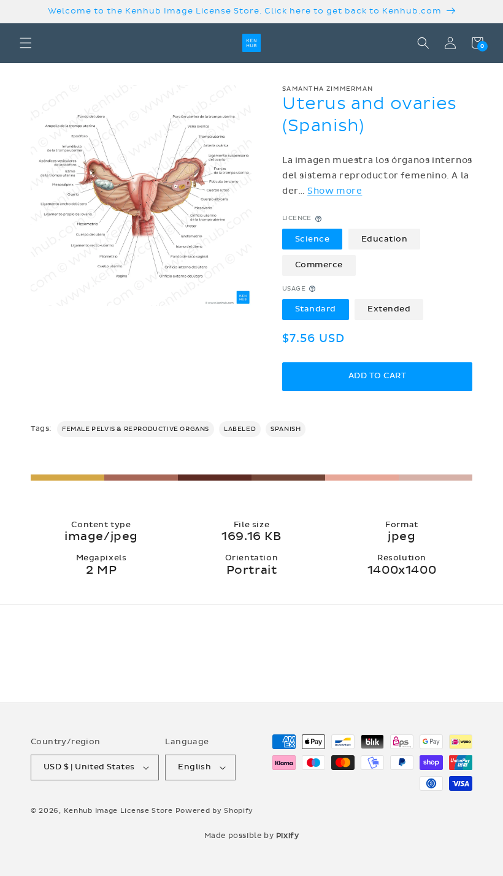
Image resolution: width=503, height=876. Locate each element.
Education (384, 239)
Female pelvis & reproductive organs (135, 429)
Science (312, 239)
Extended (388, 309)
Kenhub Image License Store (118, 811)
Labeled (240, 429)
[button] (25, 42)
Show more (334, 191)
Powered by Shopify (214, 811)
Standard (315, 309)
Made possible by (251, 835)
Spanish (286, 429)
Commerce (319, 265)
